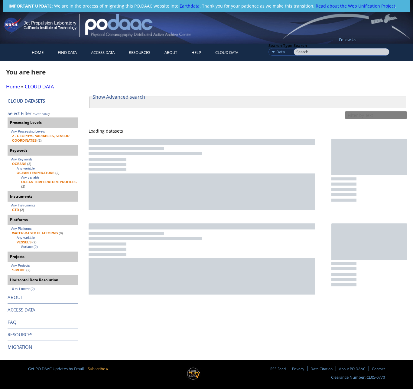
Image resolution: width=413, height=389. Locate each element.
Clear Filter (41, 114)
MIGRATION (20, 347)
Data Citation (322, 368)
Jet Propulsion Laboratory (50, 22)
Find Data (67, 52)
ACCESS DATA (21, 310)
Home (38, 52)
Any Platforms (21, 228)
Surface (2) (29, 247)
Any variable (26, 168)
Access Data (103, 52)
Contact (378, 368)
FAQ (12, 322)
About (170, 52)
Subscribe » (98, 368)
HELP (196, 52)
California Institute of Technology (50, 28)
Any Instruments (23, 205)
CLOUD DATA (226, 52)
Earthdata (190, 6)
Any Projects (20, 265)
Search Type (280, 45)
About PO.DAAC (352, 368)
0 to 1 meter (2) (23, 289)
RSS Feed (278, 368)
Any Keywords (22, 159)
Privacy (298, 368)
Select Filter (19, 113)
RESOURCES (139, 52)
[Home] (143, 25)
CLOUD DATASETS (26, 101)
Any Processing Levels (28, 131)
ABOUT (15, 297)
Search (300, 45)
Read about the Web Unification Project (355, 6)
